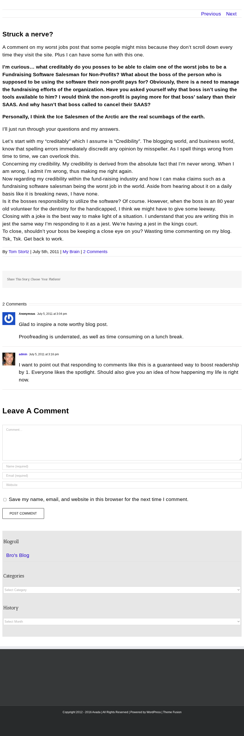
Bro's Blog (17, 555)
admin (23, 354)
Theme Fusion (172, 712)
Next (231, 13)
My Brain (71, 251)
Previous (211, 13)
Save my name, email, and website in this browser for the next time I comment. (98, 499)
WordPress (154, 712)
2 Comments (95, 251)
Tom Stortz (19, 251)
